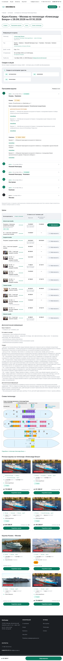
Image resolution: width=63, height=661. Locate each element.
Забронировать (54, 225)
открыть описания (19, 216)
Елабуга (17, 475)
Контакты (17, 1)
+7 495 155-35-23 (46, 1)
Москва (37, 475)
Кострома (43, 475)
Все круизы (46, 623)
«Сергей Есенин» (9, 559)
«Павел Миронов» (9, 594)
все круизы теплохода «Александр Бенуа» (23, 38)
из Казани (10, 12)
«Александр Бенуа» (19, 36)
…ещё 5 (17, 477)
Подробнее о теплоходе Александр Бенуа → (13, 451)
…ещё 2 (51, 513)
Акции (11, 1)
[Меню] (59, 7)
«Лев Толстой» (38, 559)
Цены (26, 25)
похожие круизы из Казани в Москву (22, 46)
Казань (6, 554)
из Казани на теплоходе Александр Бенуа (26, 12)
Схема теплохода (36, 25)
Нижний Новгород (9, 475)
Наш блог (24, 1)
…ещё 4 (54, 475)
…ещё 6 (23, 513)
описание (21, 225)
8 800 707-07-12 (56, 1)
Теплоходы (46, 627)
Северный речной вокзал (39, 58)
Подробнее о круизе (16, 492)
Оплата (45, 630)
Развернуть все (56, 88)
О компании (5, 1)
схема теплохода (38, 38)
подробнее (13, 116)
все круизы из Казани (19, 54)
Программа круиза (16, 25)
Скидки (5, 25)
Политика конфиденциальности (30, 638)
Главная (4, 12)
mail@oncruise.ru (35, 1)
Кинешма (13, 513)
